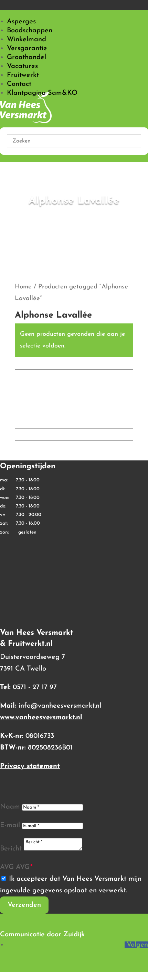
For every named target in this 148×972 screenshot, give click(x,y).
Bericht (11, 848)
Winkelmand (26, 39)
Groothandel (26, 57)
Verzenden (24, 905)
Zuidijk (74, 934)
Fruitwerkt (23, 75)
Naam (10, 806)
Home (23, 287)
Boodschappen (29, 30)
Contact (19, 84)
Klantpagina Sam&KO (42, 93)
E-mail (10, 825)
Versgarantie (27, 48)
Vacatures (22, 66)
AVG (7, 867)
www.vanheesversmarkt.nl (41, 717)
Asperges (21, 21)
